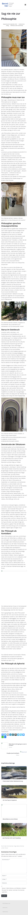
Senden (4, 896)
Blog (8, 25)
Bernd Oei (22, 24)
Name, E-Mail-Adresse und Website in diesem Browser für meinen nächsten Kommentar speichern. (14, 890)
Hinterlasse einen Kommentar (16, 25)
